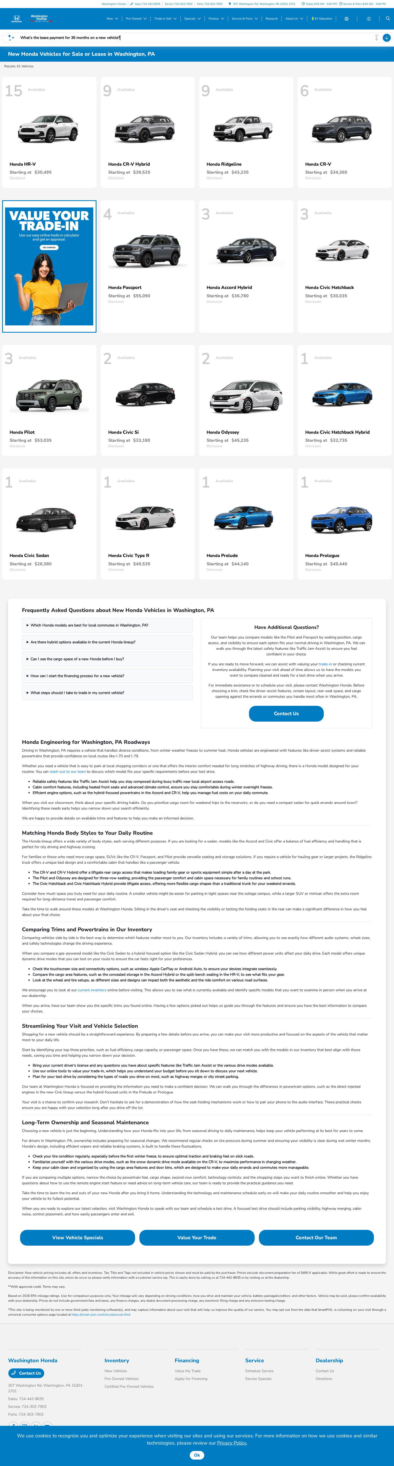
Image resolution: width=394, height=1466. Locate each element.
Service (254, 1360)
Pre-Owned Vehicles (122, 1378)
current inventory (92, 990)
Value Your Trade (196, 1237)
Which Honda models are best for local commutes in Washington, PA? (89, 625)
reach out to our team (68, 771)
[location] (230, 4)
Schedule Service (259, 1371)
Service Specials (258, 1378)
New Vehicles (116, 1371)
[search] (388, 19)
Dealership (329, 1360)
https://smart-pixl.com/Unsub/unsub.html (101, 1314)
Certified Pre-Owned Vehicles (129, 1386)
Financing (187, 1360)
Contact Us (286, 713)
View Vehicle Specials (77, 1237)
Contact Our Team (316, 1237)
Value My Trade (187, 1371)
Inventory (117, 1360)
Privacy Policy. (232, 1443)
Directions (324, 1378)
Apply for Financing (191, 1378)
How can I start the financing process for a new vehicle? (77, 675)
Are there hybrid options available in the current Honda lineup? (83, 642)
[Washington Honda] (32, 18)
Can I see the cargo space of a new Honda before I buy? (77, 659)
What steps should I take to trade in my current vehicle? (77, 692)
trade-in (325, 664)
